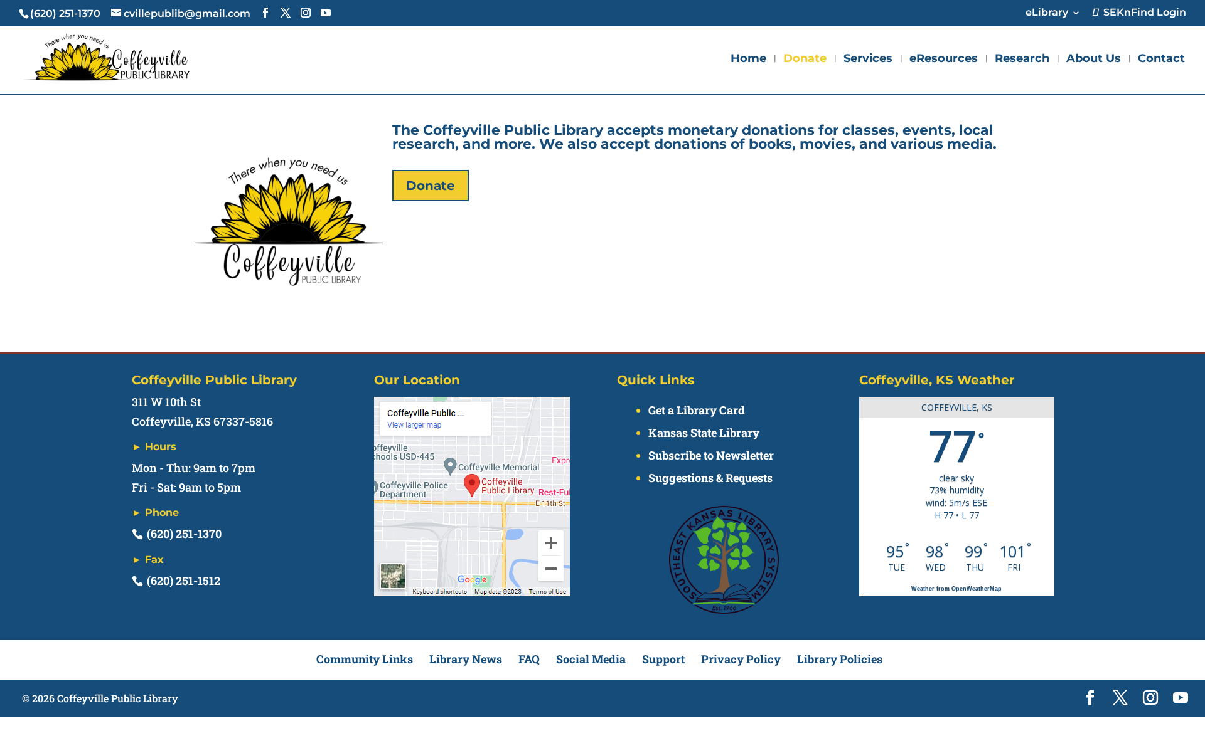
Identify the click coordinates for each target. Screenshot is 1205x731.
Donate (805, 59)
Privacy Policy (741, 658)
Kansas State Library (703, 432)
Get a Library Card (696, 410)
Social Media (591, 658)
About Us (1093, 59)
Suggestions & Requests (710, 477)
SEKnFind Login (1142, 13)
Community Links (364, 658)
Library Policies (839, 658)
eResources (943, 59)
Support (663, 658)
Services (868, 59)
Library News (465, 658)
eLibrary (1047, 13)
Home (748, 59)
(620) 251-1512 (183, 580)
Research (1022, 59)
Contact (1161, 59)
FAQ (529, 658)
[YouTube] (326, 13)
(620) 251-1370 (184, 533)
